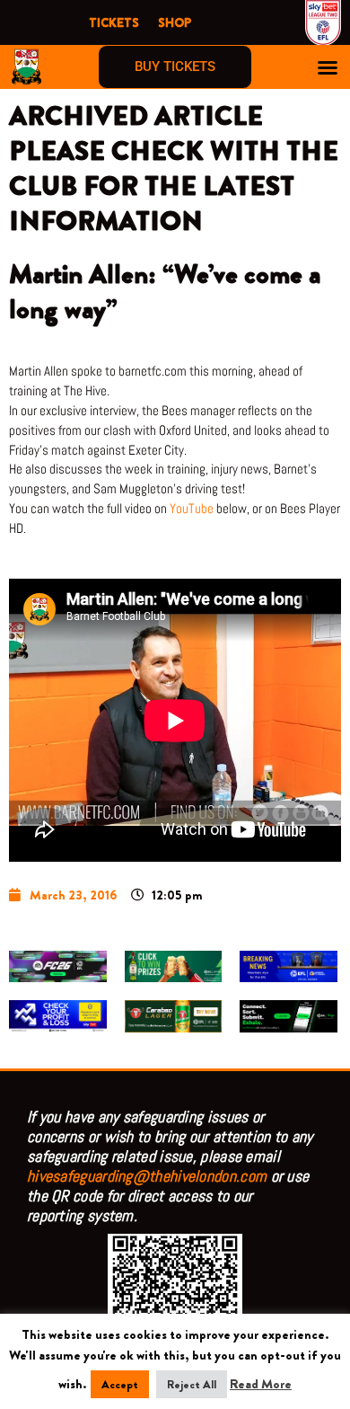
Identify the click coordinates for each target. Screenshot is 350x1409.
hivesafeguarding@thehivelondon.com (147, 1175)
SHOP (174, 22)
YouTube (192, 509)
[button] (327, 67)
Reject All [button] (191, 1384)
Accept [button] (119, 1384)
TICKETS (114, 22)
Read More (261, 1384)
